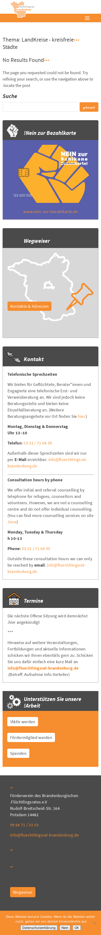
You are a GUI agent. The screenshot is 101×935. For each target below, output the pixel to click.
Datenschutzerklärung (38, 928)
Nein (65, 928)
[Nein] (95, 923)
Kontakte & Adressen (29, 306)
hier (81, 416)
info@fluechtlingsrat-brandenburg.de (43, 668)
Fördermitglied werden (31, 737)
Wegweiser (23, 892)
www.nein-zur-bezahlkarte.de (50, 211)
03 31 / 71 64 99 (37, 443)
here (12, 522)
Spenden (18, 753)
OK (76, 928)
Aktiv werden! (22, 721)
